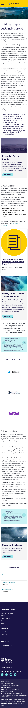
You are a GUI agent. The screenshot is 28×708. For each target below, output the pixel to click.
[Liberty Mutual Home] (14, 3)
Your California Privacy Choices (12, 693)
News (2, 621)
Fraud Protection (5, 689)
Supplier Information (6, 637)
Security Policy (15, 685)
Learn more (7, 174)
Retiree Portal (4, 632)
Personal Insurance (6, 645)
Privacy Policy (4, 685)
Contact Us (4, 634)
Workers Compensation (7, 691)
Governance (5, 575)
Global (2, 623)
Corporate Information (7, 613)
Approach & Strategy (7, 590)
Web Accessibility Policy (7, 683)
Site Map (14, 689)
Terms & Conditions (6, 687)
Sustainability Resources (8, 582)
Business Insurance (6, 648)
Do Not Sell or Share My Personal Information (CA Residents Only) (14, 695)
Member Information (6, 681)
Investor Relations (6, 618)
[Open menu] (2, 3)
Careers (3, 615)
